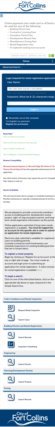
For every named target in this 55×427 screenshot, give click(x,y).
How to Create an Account (14, 137)
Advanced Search (12, 67)
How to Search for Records (14, 149)
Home (26, 61)
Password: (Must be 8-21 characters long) (30, 96)
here (39, 270)
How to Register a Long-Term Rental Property (21, 155)
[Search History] (53, 55)
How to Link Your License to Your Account (20, 143)
